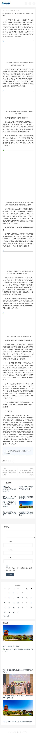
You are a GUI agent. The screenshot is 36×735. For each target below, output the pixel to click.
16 (13, 602)
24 (18, 607)
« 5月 (4, 616)
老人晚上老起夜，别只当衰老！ (12, 646)
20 (31, 602)
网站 (10, 558)
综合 (12, 10)
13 (31, 597)
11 (22, 597)
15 (9, 602)
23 (13, 607)
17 (18, 602)
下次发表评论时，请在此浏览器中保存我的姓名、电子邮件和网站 (18, 569)
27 (31, 607)
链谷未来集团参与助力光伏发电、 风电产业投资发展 (9, 514)
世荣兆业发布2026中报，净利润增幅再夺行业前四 (17, 721)
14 (4, 602)
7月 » (8, 616)
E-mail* (11, 550)
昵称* (10, 541)
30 (13, 612)
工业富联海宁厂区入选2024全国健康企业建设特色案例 (26, 514)
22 (9, 607)
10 (18, 597)
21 (4, 607)
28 (4, 612)
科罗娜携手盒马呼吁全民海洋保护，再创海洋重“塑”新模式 (10, 473)
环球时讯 (6, 451)
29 (9, 612)
